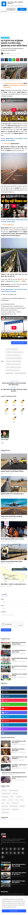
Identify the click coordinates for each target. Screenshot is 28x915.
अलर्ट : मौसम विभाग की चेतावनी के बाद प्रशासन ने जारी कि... (18, 651)
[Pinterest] (10, 853)
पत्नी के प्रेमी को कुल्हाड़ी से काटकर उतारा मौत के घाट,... (19, 777)
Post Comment (6, 630)
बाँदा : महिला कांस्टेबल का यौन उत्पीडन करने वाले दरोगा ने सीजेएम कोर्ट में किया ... (14, 390)
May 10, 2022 (12, 314)
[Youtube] (22, 849)
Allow (23, 8)
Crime (16, 800)
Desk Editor (14, 645)
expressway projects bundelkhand (13, 358)
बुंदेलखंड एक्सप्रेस (4, 228)
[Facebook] (2, 849)
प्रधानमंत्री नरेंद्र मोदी (13, 131)
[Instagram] (10, 849)
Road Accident (15, 809)
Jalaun (8, 803)
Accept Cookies (14, 911)
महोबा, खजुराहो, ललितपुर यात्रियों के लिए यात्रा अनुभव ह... (19, 873)
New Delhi (22, 806)
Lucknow (4, 800)
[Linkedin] (14, 853)
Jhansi (22, 800)
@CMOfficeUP (19, 306)
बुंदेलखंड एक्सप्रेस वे (15, 143)
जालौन (25, 146)
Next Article (13, 387)
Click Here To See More (18, 342)
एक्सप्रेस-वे (17, 188)
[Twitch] (18, 853)
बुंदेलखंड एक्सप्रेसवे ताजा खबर (20, 373)
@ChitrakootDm (5, 310)
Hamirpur (11, 800)
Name (2, 599)
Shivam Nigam (4, 439)
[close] (26, 897)
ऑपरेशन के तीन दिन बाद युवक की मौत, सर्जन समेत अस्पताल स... (19, 643)
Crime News (4, 806)
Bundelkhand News (13, 790)
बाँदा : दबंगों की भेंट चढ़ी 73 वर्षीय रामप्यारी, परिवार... (19, 667)
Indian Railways (5, 812)
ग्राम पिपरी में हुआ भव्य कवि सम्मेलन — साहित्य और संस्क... (19, 749)
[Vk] (22, 853)
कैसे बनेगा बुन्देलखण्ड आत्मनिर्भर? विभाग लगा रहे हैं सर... (13, 539)
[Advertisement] (14, 22)
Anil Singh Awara (4, 518)
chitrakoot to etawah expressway (13, 361)
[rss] (2, 857)
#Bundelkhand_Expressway (9, 306)
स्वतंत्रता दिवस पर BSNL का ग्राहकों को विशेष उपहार (19, 674)
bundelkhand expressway (12, 349)
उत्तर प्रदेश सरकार (7, 123)
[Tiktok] (14, 849)
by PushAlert (4, 10)
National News (15, 803)
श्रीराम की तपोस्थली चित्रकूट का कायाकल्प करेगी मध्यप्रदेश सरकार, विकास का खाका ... (14, 383)
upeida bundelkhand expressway (13, 367)
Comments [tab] (4, 594)
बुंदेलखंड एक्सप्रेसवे (13, 231)
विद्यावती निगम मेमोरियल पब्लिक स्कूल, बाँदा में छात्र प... (19, 659)
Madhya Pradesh (13, 806)
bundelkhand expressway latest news (14, 352)
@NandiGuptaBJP (21, 308)
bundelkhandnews (6, 793)
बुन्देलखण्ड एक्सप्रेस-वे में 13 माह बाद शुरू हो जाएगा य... (13, 494)
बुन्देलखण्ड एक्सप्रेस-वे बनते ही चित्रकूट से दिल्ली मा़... (12, 471)
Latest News (19, 796)
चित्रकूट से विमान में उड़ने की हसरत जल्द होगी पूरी (11, 516)
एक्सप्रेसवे (9, 150)
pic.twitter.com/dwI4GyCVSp (8, 312)
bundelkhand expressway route (13, 364)
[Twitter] (6, 849)
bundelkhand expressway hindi (13, 355)
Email (2, 605)
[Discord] (2, 853)
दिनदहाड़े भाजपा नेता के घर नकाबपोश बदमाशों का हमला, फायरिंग (13, 772)
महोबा (19, 146)
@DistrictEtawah (13, 310)
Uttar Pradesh (5, 796)
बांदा (16, 146)
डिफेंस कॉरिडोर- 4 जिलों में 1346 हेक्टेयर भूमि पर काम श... (14, 584)
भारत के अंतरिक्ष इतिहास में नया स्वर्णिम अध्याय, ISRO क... (19, 742)
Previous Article (15, 381)
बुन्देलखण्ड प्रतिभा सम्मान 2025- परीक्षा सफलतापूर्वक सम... (19, 757)
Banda (12, 796)
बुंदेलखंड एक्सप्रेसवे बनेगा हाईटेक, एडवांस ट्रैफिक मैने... (18, 881)
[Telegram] (6, 853)
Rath (3, 803)
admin (2, 473)
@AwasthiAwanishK (11, 308)
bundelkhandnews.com (12, 286)
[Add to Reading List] (25, 59)
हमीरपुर (21, 146)
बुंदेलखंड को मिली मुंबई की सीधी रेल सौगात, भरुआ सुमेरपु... (19, 865)
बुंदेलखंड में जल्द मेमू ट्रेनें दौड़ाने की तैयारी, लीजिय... (12, 561)
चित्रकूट (2, 90)
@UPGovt (3, 308)
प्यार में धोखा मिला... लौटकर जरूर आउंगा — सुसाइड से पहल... (20, 765)
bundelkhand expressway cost (13, 370)
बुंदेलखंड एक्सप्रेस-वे (21, 92)
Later (15, 8)
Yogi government (5, 809)
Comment (3, 611)
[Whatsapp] (18, 849)
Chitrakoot (4, 790)
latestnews (15, 793)
